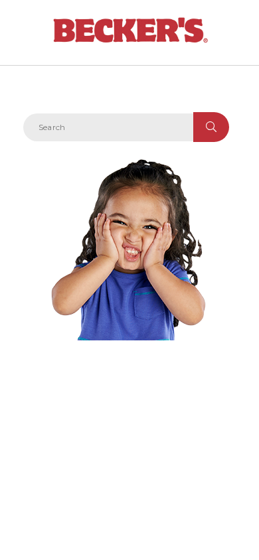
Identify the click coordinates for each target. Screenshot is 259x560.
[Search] (211, 127)
